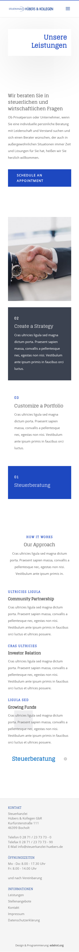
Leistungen (16, 895)
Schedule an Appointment (30, 178)
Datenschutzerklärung (24, 920)
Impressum (16, 914)
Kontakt (13, 907)
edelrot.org (57, 945)
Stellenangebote (19, 901)
